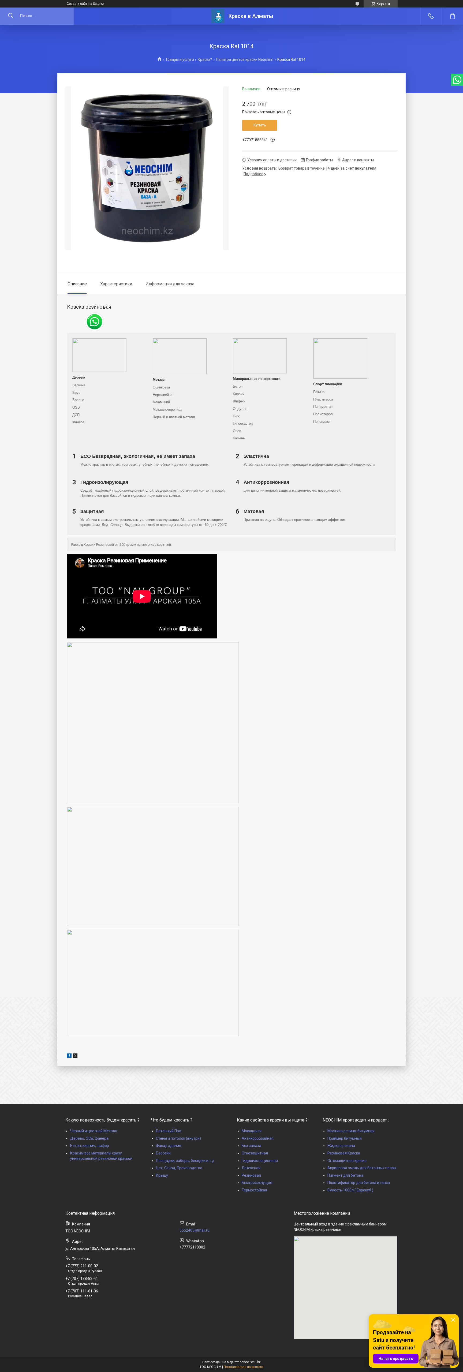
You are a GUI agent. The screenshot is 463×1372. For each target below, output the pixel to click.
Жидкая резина (341, 1145)
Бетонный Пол (168, 1131)
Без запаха (251, 1145)
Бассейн (163, 1153)
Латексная (251, 1168)
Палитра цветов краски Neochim (244, 59)
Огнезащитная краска (347, 1160)
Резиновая (251, 1175)
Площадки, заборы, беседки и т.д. (185, 1160)
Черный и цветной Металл (93, 1131)
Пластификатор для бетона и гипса (358, 1182)
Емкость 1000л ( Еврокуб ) (350, 1190)
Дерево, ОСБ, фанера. (89, 1138)
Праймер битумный (344, 1138)
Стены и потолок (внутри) (178, 1138)
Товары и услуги (179, 59)
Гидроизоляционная (260, 1160)
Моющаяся (252, 1131)
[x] (75, 1056)
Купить (259, 125)
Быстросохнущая (257, 1182)
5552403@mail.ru (195, 1230)
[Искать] (10, 16)
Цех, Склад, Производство (179, 1168)
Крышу (162, 1175)
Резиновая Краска (343, 1153)
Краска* (205, 59)
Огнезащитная (255, 1153)
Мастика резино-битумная (351, 1131)
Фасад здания (168, 1145)
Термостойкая (254, 1190)
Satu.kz (255, 1362)
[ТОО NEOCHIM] (218, 16)
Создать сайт (77, 4)
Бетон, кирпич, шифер (89, 1145)
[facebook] (69, 1056)
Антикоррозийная (258, 1138)
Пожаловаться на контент (243, 1367)
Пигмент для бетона (345, 1175)
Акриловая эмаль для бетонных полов (361, 1168)
